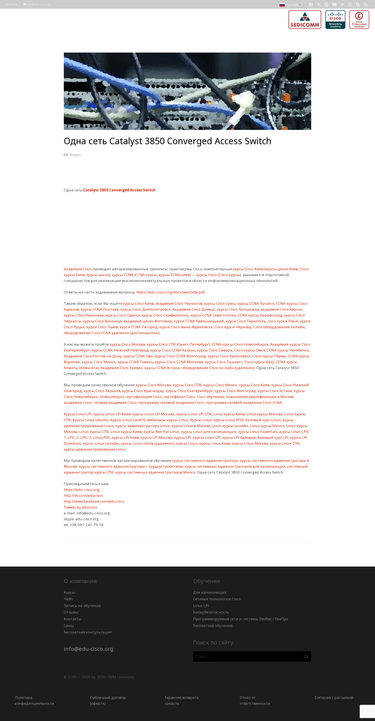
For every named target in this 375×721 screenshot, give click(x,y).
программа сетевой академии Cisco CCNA (243, 402)
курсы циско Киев (281, 268)
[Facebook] (311, 4)
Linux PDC (101, 437)
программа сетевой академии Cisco (170, 402)
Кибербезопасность (211, 612)
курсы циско (97, 274)
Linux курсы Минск (267, 425)
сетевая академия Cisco (115, 402)
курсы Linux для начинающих (208, 431)
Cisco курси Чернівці (233, 326)
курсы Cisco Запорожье (237, 309)
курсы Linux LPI (206, 437)
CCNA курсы (146, 274)
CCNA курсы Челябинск (287, 350)
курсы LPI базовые (238, 437)
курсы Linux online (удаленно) (147, 443)
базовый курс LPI (272, 437)
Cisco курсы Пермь (269, 355)
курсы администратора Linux (142, 425)
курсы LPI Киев (125, 437)
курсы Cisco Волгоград (235, 390)
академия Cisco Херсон (281, 309)
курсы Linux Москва (249, 443)
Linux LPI (201, 605)
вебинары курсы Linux (167, 419)
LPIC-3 (85, 437)
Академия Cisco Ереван (121, 367)
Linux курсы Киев (229, 413)
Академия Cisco (78, 268)
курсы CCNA (122, 274)
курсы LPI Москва (156, 437)
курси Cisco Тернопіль (245, 320)
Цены (69, 625)
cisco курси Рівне (282, 320)
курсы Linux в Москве (190, 425)
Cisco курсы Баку (258, 361)
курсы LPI (182, 437)
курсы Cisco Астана (274, 390)
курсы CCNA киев (174, 274)
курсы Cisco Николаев (84, 315)
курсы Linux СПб (284, 443)
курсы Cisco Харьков (101, 390)
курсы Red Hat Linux (161, 431)
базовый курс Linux (263, 419)
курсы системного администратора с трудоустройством (130, 466)
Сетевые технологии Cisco (217, 598)
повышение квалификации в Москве (259, 396)
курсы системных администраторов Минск (154, 472)
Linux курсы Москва (264, 413)
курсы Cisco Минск (98, 361)
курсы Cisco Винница (102, 320)
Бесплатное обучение (213, 625)
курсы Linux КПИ (228, 419)
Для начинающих (209, 592)
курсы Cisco (206, 274)
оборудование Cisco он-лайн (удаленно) (218, 367)
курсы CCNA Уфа (138, 355)
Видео (75, 154)
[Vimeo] (342, 4)
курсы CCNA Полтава (99, 309)
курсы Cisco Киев (247, 268)
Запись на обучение (82, 605)
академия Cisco (78, 402)
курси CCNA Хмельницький (198, 320)
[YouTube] (334, 4)
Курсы (69, 592)
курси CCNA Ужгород (138, 326)
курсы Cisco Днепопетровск (145, 309)
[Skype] (358, 4)
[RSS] (366, 4)
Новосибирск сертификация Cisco (130, 396)
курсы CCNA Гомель (135, 361)
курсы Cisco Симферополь (165, 315)
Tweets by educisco (80, 507)
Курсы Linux (200, 419)
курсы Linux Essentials (257, 431)
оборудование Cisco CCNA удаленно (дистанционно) (112, 332)
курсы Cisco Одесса (122, 315)
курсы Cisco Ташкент (223, 361)
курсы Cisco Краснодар (142, 390)
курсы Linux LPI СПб (193, 413)
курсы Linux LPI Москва (153, 413)
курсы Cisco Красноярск (229, 355)
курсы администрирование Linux (95, 449)
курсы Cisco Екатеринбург (189, 390)
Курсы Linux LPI (78, 413)
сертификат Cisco (179, 396)
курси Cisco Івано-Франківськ (185, 326)
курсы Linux (186, 443)
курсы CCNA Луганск (255, 303)
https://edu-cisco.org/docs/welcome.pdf (170, 292)
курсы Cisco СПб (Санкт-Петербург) (178, 344)
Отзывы (71, 612)
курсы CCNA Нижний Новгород (119, 350)
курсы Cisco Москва (127, 344)
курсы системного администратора (204, 460)
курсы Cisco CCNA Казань (172, 350)
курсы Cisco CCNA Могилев (178, 361)
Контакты (73, 618)
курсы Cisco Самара (214, 350)
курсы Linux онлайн (100, 443)
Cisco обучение (210, 396)
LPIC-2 (73, 437)
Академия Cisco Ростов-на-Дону (93, 355)
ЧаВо (68, 598)
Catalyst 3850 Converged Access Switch (119, 189)
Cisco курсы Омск (249, 350)
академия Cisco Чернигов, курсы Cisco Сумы (195, 303)
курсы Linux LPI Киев (111, 413)
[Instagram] (350, 4)
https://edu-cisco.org (81, 489)
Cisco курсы (229, 274)
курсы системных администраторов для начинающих (234, 466)
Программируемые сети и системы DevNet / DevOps (240, 618)
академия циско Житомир (147, 320)
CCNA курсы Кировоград (259, 315)
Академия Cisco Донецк (193, 309)
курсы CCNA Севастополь (212, 315)
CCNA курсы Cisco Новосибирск (239, 344)
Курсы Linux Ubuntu (90, 419)
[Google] (327, 4)
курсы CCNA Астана (162, 367)
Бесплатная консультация (88, 632)
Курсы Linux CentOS (127, 419)
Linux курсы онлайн (229, 425)
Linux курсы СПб (93, 431)
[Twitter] (319, 4)
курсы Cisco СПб (187, 384)
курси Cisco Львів (102, 326)
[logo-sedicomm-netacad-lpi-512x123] (329, 19)
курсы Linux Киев (214, 443)
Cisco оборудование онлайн (279, 326)
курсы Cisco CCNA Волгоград (180, 355)
